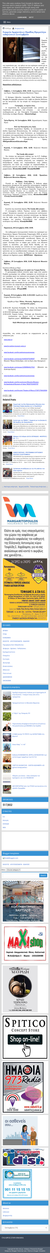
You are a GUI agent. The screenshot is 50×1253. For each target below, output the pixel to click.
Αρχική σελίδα (24, 487)
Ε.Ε (4, 817)
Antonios (6, 1208)
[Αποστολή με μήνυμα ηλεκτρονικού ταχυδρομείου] (4, 395)
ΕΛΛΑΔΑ (6, 824)
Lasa (25, 1251)
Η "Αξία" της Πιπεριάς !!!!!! (21, 713)
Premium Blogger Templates (36, 1251)
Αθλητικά (6, 670)
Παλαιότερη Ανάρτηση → (39, 487)
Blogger (40, 1249)
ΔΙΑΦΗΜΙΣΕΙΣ (7, 677)
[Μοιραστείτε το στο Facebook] (10, 395)
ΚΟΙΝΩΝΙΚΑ (7, 638)
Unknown (6, 1212)
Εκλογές (6, 820)
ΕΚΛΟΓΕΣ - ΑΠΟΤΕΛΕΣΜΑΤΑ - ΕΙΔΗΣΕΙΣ (16, 641)
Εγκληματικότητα (9, 652)
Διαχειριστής (19, 28)
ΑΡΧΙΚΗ (5, 630)
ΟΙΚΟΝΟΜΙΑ (7, 680)
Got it (31, 17)
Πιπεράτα (6, 655)
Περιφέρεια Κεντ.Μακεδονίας (13, 645)
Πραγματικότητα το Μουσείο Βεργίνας (26, 703)
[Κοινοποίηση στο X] (8, 395)
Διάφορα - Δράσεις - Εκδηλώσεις (14, 648)
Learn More (22, 17)
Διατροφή (6, 663)
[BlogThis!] (6, 395)
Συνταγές (6, 659)
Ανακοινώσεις (8, 666)
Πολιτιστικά (7, 673)
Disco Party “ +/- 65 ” (19, 744)
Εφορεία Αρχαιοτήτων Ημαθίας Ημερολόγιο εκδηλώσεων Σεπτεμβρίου (24, 33)
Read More (21, 416)
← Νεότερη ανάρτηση (9, 487)
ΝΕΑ (4, 827)
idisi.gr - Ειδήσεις (24, 1249)
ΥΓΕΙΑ (5, 634)
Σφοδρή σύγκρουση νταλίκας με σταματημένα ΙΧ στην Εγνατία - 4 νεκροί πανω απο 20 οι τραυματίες (29, 695)
